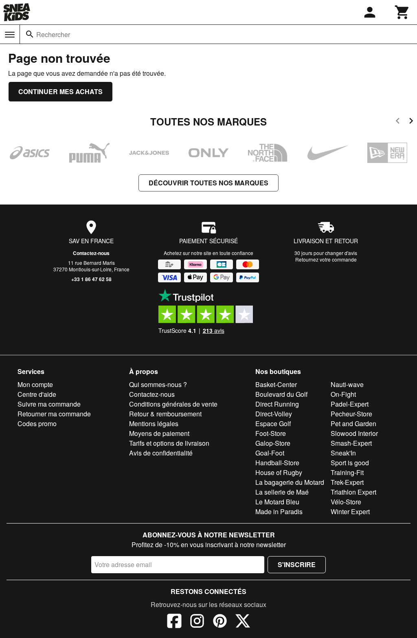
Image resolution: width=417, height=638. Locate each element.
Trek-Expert (347, 482)
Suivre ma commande (49, 404)
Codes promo (37, 423)
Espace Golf (273, 423)
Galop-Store (272, 443)
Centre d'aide (37, 394)
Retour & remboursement (165, 413)
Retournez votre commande (326, 259)
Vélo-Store (346, 501)
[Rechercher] (30, 34)
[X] (243, 622)
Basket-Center (276, 384)
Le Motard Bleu (277, 501)
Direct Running (277, 404)
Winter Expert (350, 511)
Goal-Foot (269, 453)
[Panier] (402, 12)
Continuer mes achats (60, 91)
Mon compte (35, 384)
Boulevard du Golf (281, 394)
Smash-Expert (351, 443)
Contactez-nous (91, 253)
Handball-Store (277, 462)
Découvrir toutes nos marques (208, 182)
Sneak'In (343, 453)
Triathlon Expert (353, 492)
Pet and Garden (353, 423)
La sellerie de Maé (282, 492)
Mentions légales (153, 423)
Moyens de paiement (159, 433)
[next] (411, 122)
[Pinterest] (220, 622)
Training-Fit (347, 472)
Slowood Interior (354, 433)
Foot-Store (270, 433)
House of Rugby (278, 472)
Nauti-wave (347, 384)
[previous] (398, 122)
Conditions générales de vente (173, 404)
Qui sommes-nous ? (158, 384)
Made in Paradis (279, 511)
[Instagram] (197, 622)
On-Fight (343, 394)
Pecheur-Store (351, 413)
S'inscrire (297, 564)
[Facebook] (174, 622)
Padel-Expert (350, 404)
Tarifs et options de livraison (169, 443)
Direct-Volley (273, 413)
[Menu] (10, 34)
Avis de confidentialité (161, 453)
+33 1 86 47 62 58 (91, 279)
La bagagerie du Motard (289, 482)
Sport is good (350, 462)
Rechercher (53, 34)
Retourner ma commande (54, 413)
